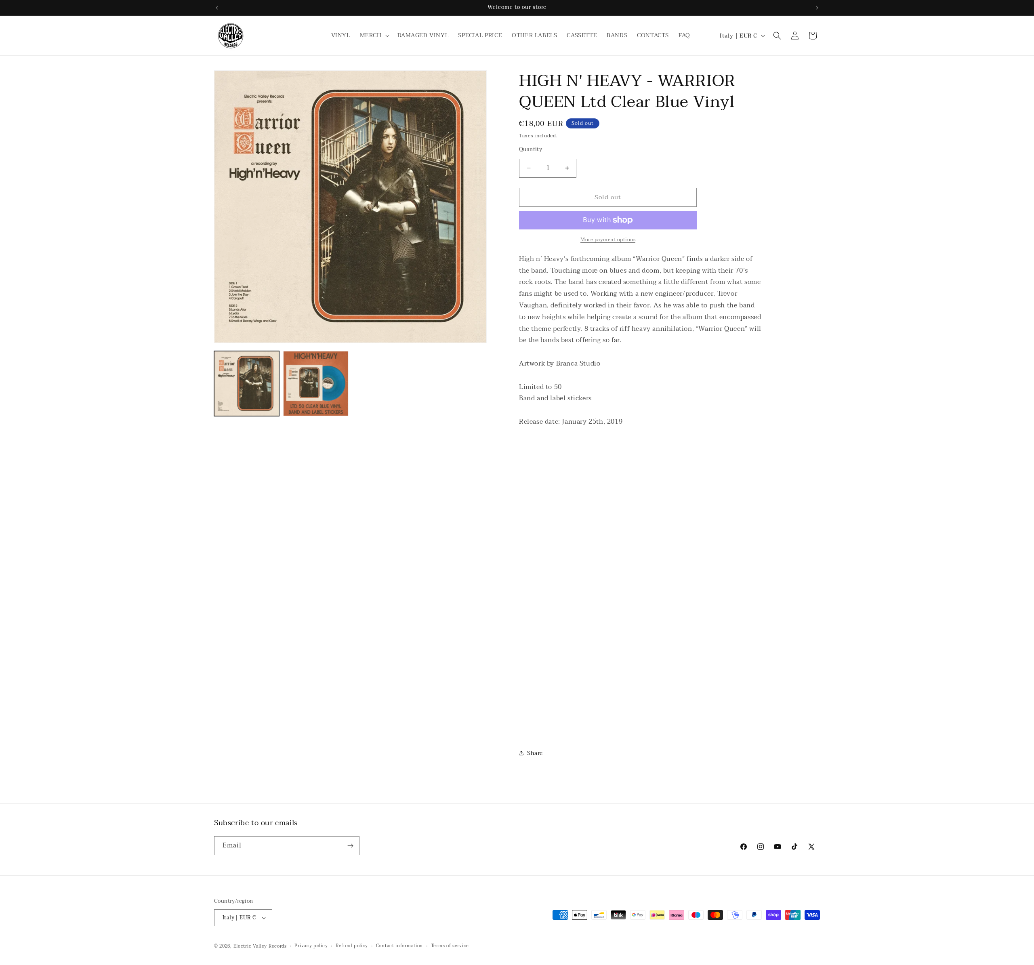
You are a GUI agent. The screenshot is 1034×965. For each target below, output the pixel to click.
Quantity (530, 150)
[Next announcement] (817, 7)
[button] (374, 35)
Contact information (399, 946)
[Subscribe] (350, 845)
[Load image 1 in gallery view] (246, 383)
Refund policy (352, 946)
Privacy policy (311, 946)
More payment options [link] (607, 239)
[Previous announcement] (217, 7)
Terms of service (450, 946)
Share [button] (535, 753)
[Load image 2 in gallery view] (315, 383)
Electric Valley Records (260, 946)
